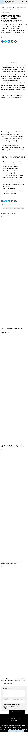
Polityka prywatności (17, 731)
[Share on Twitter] (5, 41)
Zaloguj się (26, 2)
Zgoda (9, 731)
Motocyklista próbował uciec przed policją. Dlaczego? (12, 329)
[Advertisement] (14, 114)
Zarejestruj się (22, 2)
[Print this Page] (12, 41)
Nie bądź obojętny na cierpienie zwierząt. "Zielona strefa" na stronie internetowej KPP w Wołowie (14, 679)
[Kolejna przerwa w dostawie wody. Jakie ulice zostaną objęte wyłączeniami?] (14, 505)
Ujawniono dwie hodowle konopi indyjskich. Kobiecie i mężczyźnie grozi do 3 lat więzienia (12, 446)
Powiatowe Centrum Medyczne (13, 205)
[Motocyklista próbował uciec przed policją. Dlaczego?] (14, 272)
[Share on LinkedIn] (9, 41)
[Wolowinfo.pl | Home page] (9, 2)
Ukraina (6, 208)
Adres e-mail (18, 699)
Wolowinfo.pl (4, 7)
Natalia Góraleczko (8, 37)
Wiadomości (12, 7)
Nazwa (5, 699)
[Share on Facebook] (2, 41)
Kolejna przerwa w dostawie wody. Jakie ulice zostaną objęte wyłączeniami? (12, 562)
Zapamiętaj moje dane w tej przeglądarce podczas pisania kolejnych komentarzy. (12, 706)
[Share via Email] (15, 41)
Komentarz (6, 688)
